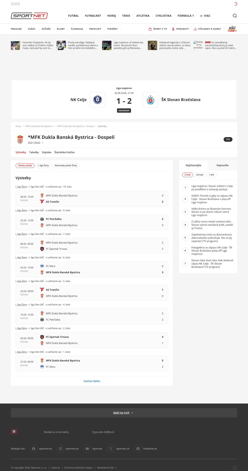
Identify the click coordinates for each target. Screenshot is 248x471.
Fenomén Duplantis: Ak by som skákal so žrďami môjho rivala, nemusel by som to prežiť (37, 45)
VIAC (207, 16)
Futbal (73, 16)
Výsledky (21, 152)
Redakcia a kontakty (56, 432)
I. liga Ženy (21, 210)
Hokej (111, 16)
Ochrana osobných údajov (78, 467)
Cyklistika (163, 16)
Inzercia (55, 467)
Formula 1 (186, 16)
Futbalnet (93, 16)
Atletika (142, 16)
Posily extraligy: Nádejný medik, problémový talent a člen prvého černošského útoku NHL (83, 45)
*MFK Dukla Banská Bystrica (39, 126)
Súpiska (46, 152)
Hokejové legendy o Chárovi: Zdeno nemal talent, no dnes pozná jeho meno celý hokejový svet (174, 45)
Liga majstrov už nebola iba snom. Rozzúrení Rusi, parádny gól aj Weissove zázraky (128, 45)
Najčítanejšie (193, 165)
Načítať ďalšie (92, 381)
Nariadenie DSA (105, 467)
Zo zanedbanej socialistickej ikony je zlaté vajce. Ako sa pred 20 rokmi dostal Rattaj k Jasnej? (220, 45)
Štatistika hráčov (64, 152)
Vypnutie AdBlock (103, 432)
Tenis (126, 16)
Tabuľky (34, 152)
